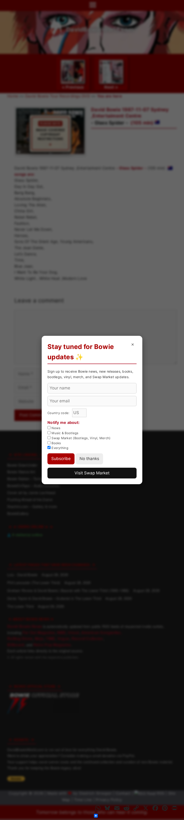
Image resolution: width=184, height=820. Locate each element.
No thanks (89, 458)
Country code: (59, 413)
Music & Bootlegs (64, 433)
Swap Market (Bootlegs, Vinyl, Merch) (80, 438)
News (55, 428)
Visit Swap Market (92, 473)
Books (56, 443)
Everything (59, 448)
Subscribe (61, 458)
